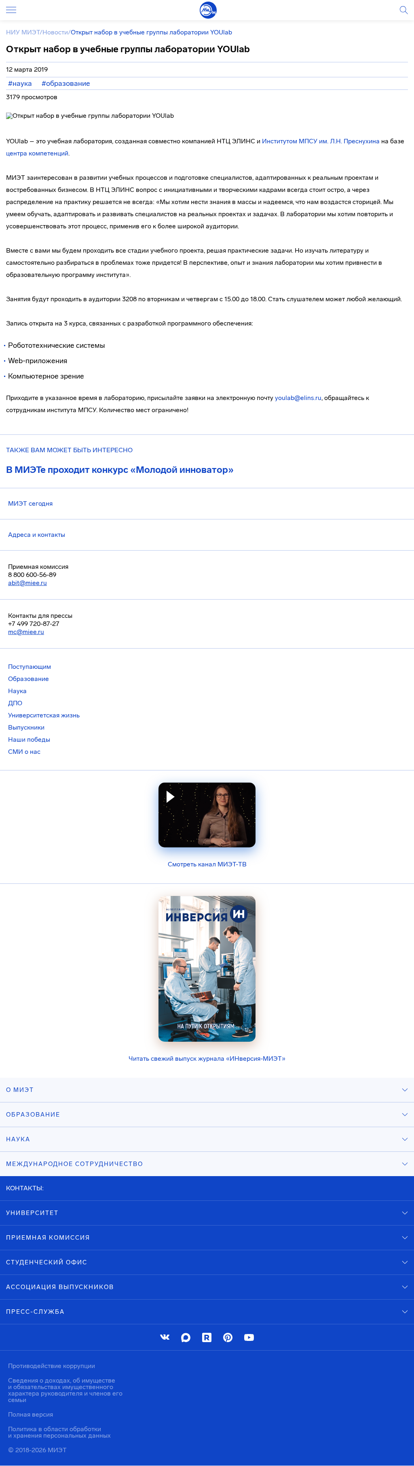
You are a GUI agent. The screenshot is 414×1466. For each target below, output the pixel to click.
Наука (17, 691)
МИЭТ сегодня (30, 503)
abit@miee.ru (27, 583)
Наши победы (29, 739)
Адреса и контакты (36, 534)
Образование (28, 679)
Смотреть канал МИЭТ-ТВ (207, 864)
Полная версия (30, 1414)
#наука (20, 83)
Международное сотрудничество (74, 1164)
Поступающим (29, 666)
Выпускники (26, 727)
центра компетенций (37, 153)
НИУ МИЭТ (23, 32)
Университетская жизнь (44, 715)
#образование (66, 83)
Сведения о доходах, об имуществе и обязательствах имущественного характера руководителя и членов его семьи (65, 1390)
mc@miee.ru (26, 632)
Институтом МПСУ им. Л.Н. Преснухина (321, 141)
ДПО (15, 703)
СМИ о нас (24, 751)
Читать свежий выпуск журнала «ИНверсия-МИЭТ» (207, 1058)
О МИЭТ (20, 1090)
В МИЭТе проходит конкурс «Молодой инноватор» (120, 469)
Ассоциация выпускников (60, 1287)
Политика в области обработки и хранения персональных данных (59, 1432)
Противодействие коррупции (51, 1366)
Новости (55, 32)
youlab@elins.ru (298, 398)
